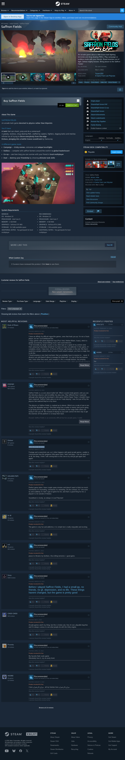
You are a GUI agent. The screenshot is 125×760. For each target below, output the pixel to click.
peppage (11, 384)
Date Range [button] (50, 301)
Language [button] (36, 301)
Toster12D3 (99, 74)
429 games (11, 478)
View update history (93, 193)
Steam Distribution (56, 749)
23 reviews (11, 520)
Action (93, 177)
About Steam (55, 737)
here (47, 264)
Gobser (10, 440)
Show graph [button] (116, 301)
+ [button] (119, 82)
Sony (9, 575)
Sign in (4, 88)
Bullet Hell (103, 82)
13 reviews (11, 647)
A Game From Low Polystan (105, 76)
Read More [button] (84, 365)
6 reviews (10, 480)
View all (113, 257)
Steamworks (54, 745)
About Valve (75, 737)
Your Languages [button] (13, 309)
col (9, 544)
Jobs (73, 741)
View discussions (92, 199)
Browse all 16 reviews (46, 708)
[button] (5, 10)
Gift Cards (53, 753)
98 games (10, 518)
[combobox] (99, 10)
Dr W (9, 515)
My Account (112, 749)
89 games (10, 678)
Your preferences (118, 282)
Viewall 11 (118, 164)
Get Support (112, 745)
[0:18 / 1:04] (38, 51)
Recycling (74, 749)
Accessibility (92, 741)
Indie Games (14, 23)
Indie (97, 177)
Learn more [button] (116, 152)
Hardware (74, 745)
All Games (4, 23)
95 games (10, 547)
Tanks (81, 82)
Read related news (92, 196)
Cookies (90, 749)
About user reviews (104, 282)
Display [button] (74, 301)
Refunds (90, 753)
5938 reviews (12, 578)
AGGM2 (10, 676)
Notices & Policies (94, 745)
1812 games (11, 386)
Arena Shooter (112, 82)
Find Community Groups (94, 203)
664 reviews (11, 388)
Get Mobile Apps (114, 741)
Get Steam (112, 737)
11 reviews (11, 680)
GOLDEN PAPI (13, 476)
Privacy (90, 737)
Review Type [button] (7, 301)
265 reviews (11, 549)
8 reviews (10, 445)
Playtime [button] (63, 301)
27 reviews (11, 327)
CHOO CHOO (12, 613)
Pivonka (11, 645)
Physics (86, 82)
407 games (11, 443)
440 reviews (11, 616)
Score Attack (95, 82)
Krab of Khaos (13, 325)
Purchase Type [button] (22, 301)
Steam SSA (54, 741)
